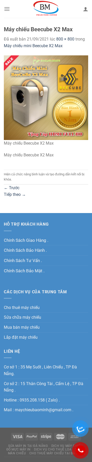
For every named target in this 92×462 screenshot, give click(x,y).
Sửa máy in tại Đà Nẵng (28, 446)
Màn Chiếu (17, 453)
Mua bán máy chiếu (22, 327)
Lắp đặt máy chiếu (21, 337)
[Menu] (7, 9)
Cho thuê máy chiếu (22, 307)
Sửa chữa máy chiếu (22, 317)
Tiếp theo (15, 194)
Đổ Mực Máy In (18, 449)
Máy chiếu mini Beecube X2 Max (33, 45)
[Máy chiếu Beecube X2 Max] (46, 97)
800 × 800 (65, 39)
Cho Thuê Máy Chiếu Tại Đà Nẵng (57, 453)
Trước (11, 187)
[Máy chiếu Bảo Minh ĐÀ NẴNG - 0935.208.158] (46, 9)
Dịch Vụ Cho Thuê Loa (52, 449)
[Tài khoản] (85, 9)
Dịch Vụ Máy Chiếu (67, 446)
